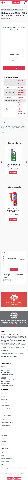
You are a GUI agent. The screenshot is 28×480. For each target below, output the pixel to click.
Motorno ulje (4, 399)
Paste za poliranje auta (7, 408)
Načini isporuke (5, 464)
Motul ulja (21, 113)
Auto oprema (4, 396)
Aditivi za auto (4, 432)
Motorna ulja (12, 8)
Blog (2, 452)
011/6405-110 (6, 383)
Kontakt (3, 455)
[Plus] (17, 63)
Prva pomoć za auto (6, 415)
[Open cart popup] (24, 2)
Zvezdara (18, 478)
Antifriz (3, 412)
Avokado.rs (17, 475)
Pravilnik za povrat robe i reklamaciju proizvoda (13, 468)
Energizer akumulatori (7, 422)
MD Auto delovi (4, 8)
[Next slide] (27, 162)
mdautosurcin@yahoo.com (10, 356)
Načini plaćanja (5, 461)
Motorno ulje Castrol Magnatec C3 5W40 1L (13, 165)
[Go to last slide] (1, 162)
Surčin (11, 478)
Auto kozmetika (5, 402)
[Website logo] (3, 2)
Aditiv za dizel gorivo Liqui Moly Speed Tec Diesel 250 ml (13, 210)
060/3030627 (7, 381)
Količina (14, 60)
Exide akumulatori (5, 425)
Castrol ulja (4, 435)
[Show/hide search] (22, 2)
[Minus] (10, 63)
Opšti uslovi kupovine (6, 458)
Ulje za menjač (5, 405)
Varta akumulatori (5, 428)
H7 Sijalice (3, 444)
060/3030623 (7, 370)
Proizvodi (16, 2)
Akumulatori (4, 392)
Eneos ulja (3, 441)
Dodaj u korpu (14, 68)
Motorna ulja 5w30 (20, 8)
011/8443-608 (6, 372)
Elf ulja (3, 438)
